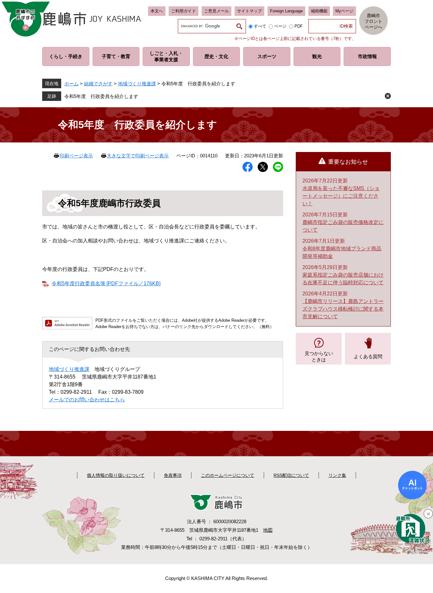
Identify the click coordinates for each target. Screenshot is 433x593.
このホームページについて (227, 475)
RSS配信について (291, 475)
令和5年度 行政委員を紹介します (101, 96)
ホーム (71, 83)
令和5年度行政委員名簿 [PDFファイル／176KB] (106, 283)
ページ (280, 26)
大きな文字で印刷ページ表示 (138, 155)
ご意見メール (216, 11)
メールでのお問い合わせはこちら (87, 399)
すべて (260, 26)
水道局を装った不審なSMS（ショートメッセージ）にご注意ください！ (340, 196)
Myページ (344, 11)
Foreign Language (286, 11)
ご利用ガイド (183, 11)
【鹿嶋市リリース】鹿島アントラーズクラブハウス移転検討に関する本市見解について (343, 309)
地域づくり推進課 (137, 83)
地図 (268, 530)
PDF (298, 26)
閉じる (388, 96)
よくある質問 (368, 356)
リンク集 (337, 475)
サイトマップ (249, 11)
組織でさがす (98, 83)
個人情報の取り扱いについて (116, 475)
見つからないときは (319, 356)
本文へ (157, 11)
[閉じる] (428, 513)
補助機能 (319, 11)
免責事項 (173, 475)
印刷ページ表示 (76, 155)
